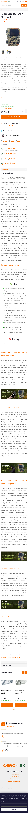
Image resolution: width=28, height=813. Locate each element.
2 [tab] (14, 709)
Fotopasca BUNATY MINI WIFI (10, 657)
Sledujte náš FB (15, 779)
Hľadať (24, 5)
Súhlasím (14, 809)
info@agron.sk (15, 774)
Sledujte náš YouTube (15, 781)
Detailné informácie (5, 97)
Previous (23, 672)
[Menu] (26, 2)
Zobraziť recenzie (10, 726)
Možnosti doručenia (7, 108)
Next (26, 672)
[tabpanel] (7, 691)
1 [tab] (13, 709)
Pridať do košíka (15, 117)
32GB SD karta (13, 135)
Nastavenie (14, 805)
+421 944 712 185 (7, 126)
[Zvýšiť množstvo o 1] (26, 110)
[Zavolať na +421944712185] (17, 2)
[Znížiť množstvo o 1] (26, 112)
